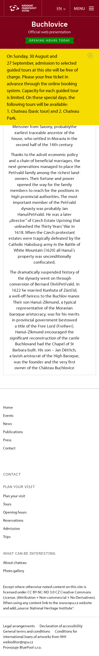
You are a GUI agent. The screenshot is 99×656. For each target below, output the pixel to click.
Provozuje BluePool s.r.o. (22, 647)
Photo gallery (13, 570)
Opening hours (15, 512)
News (7, 423)
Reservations (13, 520)
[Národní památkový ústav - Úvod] (23, 8)
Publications (13, 431)
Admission (11, 528)
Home (8, 407)
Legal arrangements (19, 625)
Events (8, 415)
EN (60, 8)
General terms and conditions (27, 631)
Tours (7, 504)
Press (7, 439)
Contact (9, 448)
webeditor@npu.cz (18, 641)
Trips (7, 536)
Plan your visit (14, 495)
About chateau (14, 562)
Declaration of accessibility (61, 625)
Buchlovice (49, 24)
